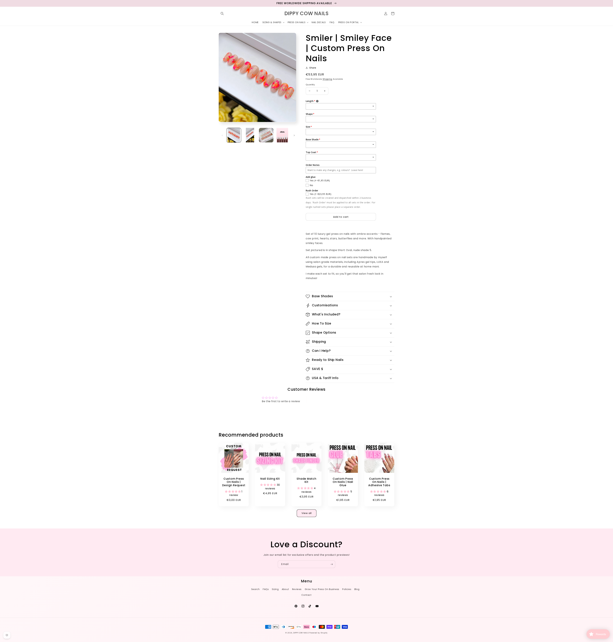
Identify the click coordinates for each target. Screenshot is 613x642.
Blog (356, 589)
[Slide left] (222, 135)
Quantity (310, 84)
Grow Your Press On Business (322, 589)
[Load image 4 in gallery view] (282, 135)
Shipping (327, 79)
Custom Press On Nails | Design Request (233, 482)
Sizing (275, 589)
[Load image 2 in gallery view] (250, 135)
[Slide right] (294, 135)
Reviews (297, 589)
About (285, 589)
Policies (346, 589)
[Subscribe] (331, 564)
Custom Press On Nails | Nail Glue (343, 482)
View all (307, 513)
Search (255, 589)
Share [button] (312, 67)
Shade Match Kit (306, 480)
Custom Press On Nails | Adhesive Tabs (379, 482)
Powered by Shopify (318, 633)
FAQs (266, 589)
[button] (222, 13)
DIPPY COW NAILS (301, 633)
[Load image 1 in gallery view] (234, 135)
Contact (306, 595)
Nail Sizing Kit (270, 478)
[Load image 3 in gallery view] (266, 135)
